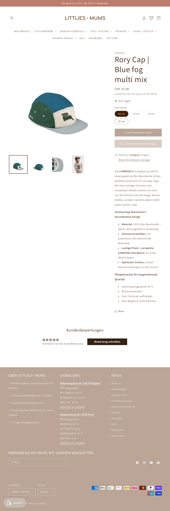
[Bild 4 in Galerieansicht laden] (78, 164)
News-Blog (117, 418)
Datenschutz (118, 435)
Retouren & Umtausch (123, 406)
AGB (113, 424)
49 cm (121, 113)
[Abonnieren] (64, 462)
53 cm (153, 114)
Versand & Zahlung (121, 400)
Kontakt (115, 412)
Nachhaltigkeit (119, 389)
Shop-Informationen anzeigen (134, 159)
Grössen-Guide (119, 395)
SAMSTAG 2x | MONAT (72, 407)
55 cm (121, 121)
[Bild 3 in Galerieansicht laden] (58, 164)
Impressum (117, 429)
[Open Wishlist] (151, 18)
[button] (12, 18)
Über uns (116, 383)
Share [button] (121, 311)
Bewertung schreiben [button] (107, 341)
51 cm (138, 114)
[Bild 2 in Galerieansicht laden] (38, 164)
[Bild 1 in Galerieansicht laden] (18, 164)
